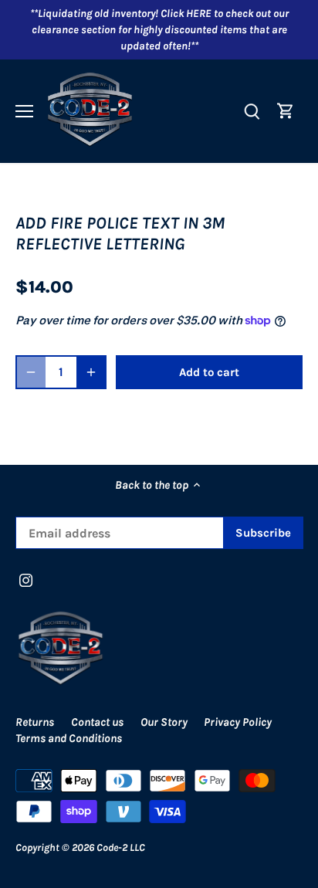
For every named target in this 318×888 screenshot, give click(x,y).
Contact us (97, 722)
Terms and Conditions (68, 738)
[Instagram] (25, 579)
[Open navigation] (24, 111)
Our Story (164, 722)
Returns (34, 722)
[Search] (252, 111)
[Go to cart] (285, 111)
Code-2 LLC (120, 847)
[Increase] (91, 372)
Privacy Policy (238, 722)
